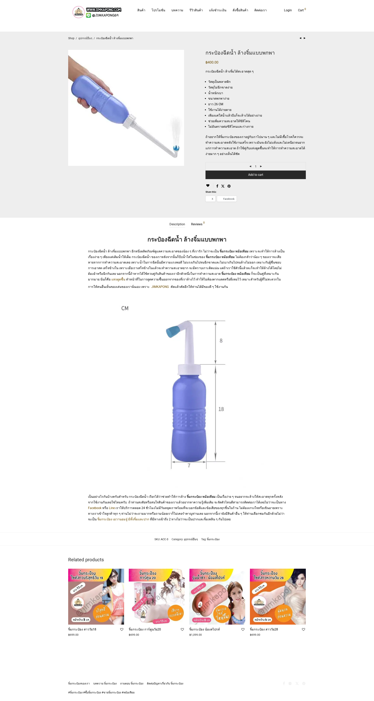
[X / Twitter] (297, 683)
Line (112, 508)
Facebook (94, 508)
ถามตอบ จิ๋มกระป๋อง (131, 683)
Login (288, 10)
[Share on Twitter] (223, 186)
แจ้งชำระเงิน (217, 10)
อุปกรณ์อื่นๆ (85, 38)
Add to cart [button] (73, 638)
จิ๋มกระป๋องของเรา (79, 683)
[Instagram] (290, 683)
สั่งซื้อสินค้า (240, 10)
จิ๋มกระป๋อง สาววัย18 (82, 629)
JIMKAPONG (160, 287)
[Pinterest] (304, 683)
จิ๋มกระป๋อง (213, 539)
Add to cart (255, 175)
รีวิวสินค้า (196, 10)
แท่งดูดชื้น (118, 279)
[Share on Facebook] (217, 186)
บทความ (177, 10)
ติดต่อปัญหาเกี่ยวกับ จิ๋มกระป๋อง (165, 683)
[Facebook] (284, 683)
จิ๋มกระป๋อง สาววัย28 (264, 629)
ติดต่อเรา (260, 10)
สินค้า (141, 10)
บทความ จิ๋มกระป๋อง (105, 683)
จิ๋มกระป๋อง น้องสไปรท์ (204, 629)
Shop (71, 38)
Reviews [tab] (198, 223)
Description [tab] (177, 224)
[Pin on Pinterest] (229, 186)
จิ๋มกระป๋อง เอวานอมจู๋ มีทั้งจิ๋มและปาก (123, 519)
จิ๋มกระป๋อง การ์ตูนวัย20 (145, 629)
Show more (89, 638)
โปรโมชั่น (158, 10)
